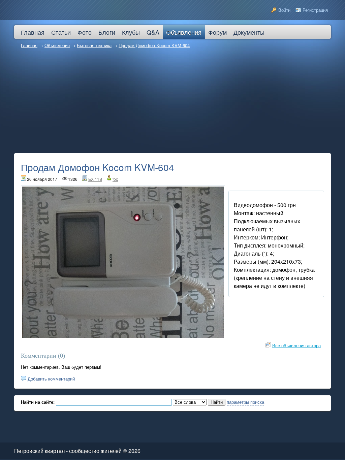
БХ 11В (95, 179)
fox (115, 179)
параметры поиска (245, 402)
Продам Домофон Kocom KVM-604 (154, 45)
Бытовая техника (94, 45)
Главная (29, 45)
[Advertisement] (172, 103)
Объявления (57, 45)
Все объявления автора (296, 345)
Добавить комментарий (51, 378)
